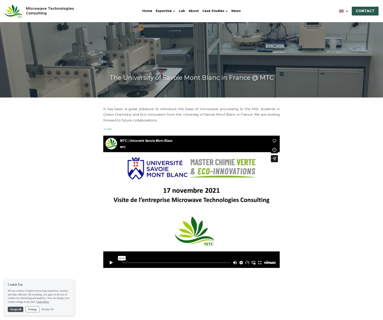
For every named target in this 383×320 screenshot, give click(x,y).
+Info (107, 129)
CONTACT (365, 11)
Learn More (43, 301)
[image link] (13, 11)
